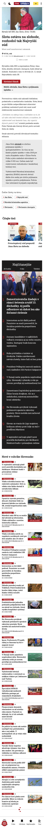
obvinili (18, 144)
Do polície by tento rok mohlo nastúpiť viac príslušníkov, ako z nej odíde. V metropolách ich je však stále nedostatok (14, 731)
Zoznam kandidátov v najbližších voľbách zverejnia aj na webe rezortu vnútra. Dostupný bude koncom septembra (24, 341)
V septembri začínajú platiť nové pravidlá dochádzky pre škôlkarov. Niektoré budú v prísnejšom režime (23, 440)
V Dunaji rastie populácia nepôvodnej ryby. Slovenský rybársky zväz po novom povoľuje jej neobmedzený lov (24, 380)
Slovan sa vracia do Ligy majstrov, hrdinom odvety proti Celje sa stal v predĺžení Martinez (23, 426)
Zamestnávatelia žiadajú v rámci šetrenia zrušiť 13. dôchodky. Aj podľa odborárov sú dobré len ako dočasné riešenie (23, 305)
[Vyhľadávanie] (5, 3)
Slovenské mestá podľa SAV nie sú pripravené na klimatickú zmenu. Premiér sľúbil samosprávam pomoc (13, 766)
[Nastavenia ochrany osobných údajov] (4, 823)
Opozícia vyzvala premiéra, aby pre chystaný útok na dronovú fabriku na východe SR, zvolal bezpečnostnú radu (14, 502)
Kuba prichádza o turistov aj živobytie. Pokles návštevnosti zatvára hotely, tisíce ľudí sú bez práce (24, 356)
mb (10, 53)
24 (35, 3)
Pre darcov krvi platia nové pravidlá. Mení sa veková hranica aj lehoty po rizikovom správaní (13, 800)
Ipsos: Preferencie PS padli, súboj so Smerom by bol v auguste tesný (13, 642)
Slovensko (13, 224)
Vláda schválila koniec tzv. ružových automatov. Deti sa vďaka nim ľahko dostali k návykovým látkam (13, 485)
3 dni (22, 269)
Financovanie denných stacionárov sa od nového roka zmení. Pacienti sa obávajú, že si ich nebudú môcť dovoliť (12, 712)
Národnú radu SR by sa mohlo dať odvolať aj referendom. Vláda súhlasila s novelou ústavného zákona (14, 519)
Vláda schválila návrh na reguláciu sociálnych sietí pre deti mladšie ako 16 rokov (14, 536)
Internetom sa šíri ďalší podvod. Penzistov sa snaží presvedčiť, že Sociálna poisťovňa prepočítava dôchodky (22, 325)
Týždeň (37, 269)
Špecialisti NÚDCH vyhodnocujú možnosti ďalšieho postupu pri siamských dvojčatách (11, 692)
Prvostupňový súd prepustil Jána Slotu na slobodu (21, 245)
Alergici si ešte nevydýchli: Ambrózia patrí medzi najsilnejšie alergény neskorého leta (13, 783)
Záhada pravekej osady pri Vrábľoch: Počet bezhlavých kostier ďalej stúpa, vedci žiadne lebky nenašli (13, 589)
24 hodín (7, 269)
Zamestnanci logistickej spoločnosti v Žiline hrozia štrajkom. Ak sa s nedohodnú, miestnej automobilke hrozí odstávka (24, 395)
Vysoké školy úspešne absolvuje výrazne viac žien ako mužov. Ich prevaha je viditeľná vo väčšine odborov (14, 749)
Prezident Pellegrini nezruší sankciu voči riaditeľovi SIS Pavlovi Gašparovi (24, 368)
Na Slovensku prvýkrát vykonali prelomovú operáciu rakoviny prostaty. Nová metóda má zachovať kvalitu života (23, 411)
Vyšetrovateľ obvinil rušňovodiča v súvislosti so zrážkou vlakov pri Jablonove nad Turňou (14, 675)
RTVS (6, 53)
